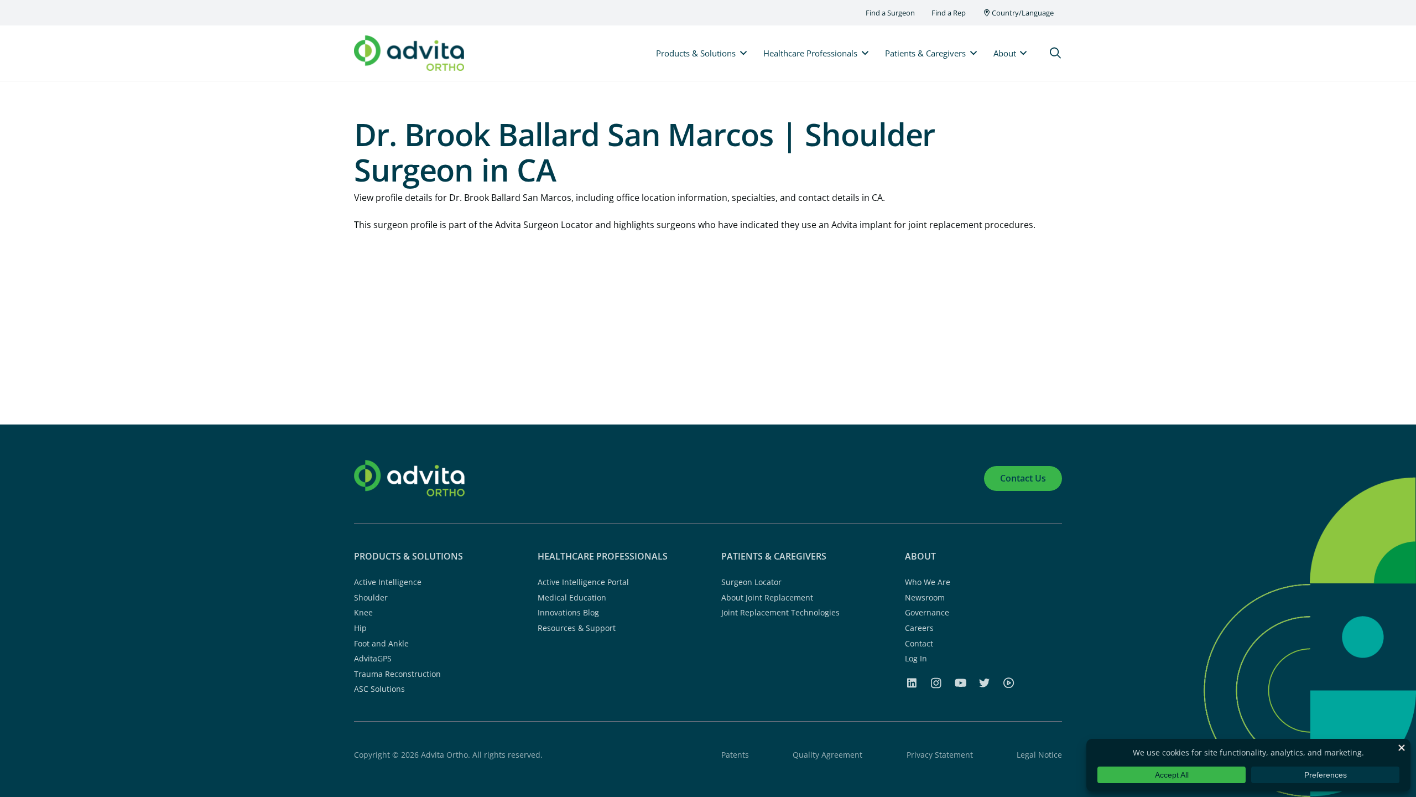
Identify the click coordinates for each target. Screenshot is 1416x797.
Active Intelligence (387, 582)
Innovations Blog (568, 612)
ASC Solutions (379, 689)
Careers (919, 628)
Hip (360, 628)
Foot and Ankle (381, 643)
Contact (919, 643)
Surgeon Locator (751, 582)
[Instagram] (936, 683)
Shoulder (371, 597)
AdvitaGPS (373, 658)
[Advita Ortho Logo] (409, 53)
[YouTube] (960, 682)
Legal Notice (1039, 754)
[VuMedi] (1008, 682)
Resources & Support (577, 628)
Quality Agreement (827, 754)
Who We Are (927, 582)
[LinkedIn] (911, 682)
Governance (927, 612)
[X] (984, 682)
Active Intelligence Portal (583, 582)
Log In (916, 658)
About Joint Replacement (767, 597)
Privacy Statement (940, 754)
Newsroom (925, 597)
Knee (363, 612)
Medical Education (572, 597)
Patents (735, 754)
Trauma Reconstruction (397, 674)
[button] (1055, 53)
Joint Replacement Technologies (780, 612)
